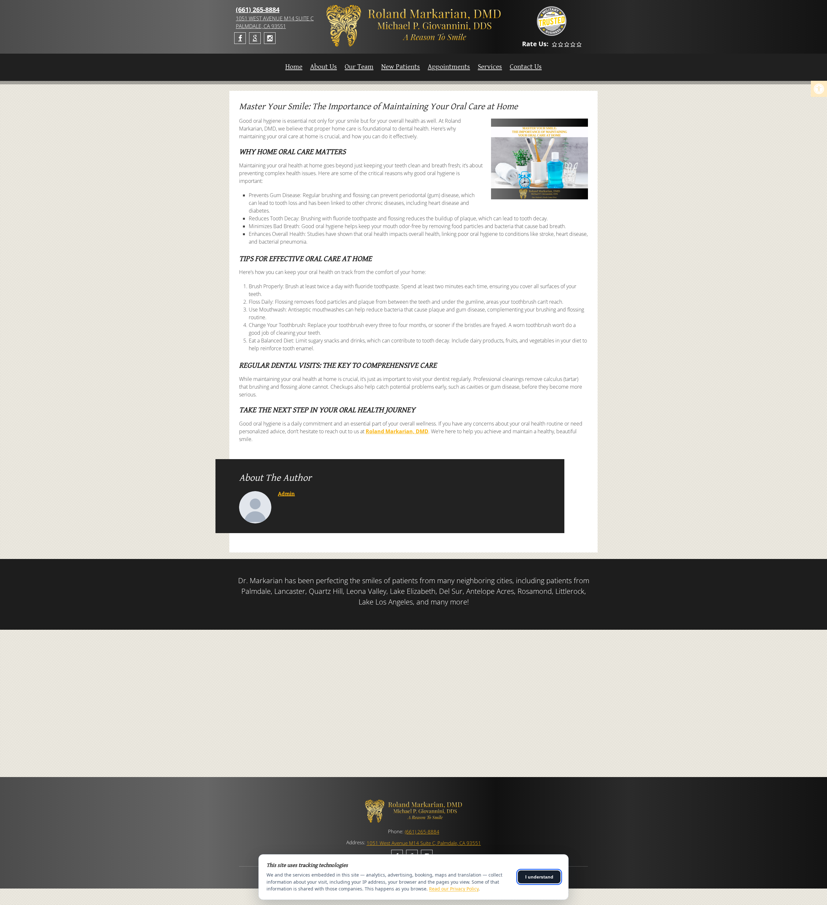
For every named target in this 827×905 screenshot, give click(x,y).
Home (293, 67)
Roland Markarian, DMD (397, 431)
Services (490, 67)
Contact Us (526, 67)
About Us (323, 67)
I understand (539, 876)
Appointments (449, 67)
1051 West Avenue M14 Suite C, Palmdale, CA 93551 (424, 843)
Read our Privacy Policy (453, 889)
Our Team (359, 67)
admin (286, 493)
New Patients (400, 67)
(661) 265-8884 (257, 9)
